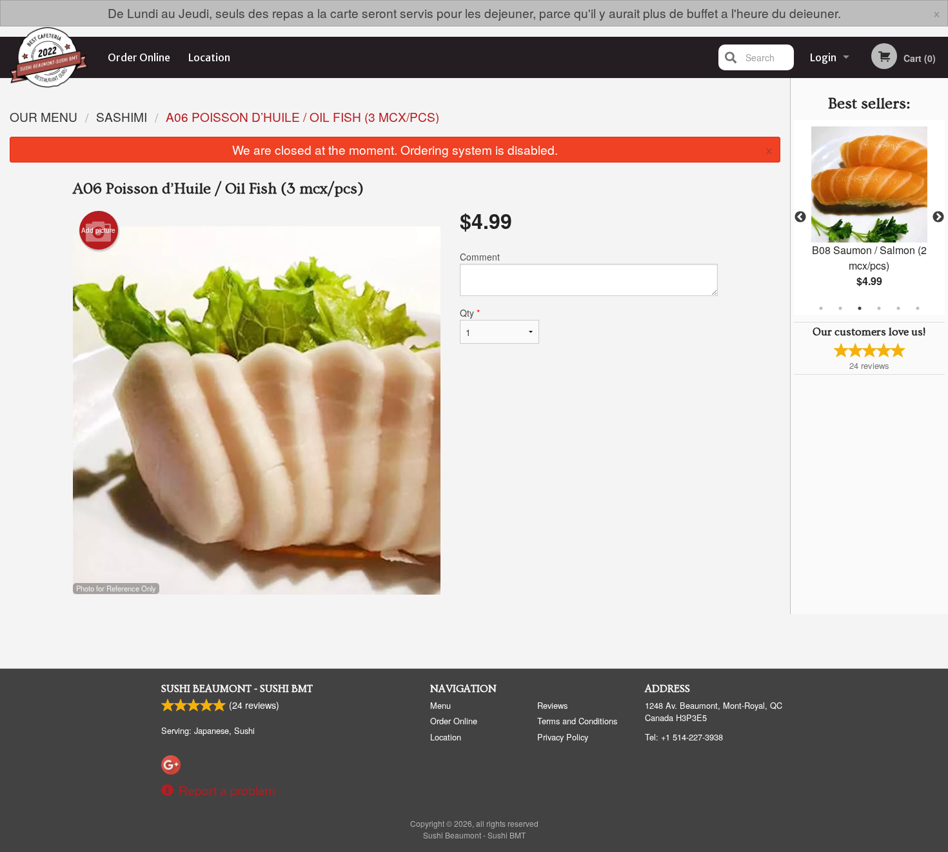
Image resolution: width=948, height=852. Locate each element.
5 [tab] (898, 308)
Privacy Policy (562, 737)
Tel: (684, 737)
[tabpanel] (869, 217)
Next (938, 217)
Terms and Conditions (577, 721)
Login (823, 57)
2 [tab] (840, 308)
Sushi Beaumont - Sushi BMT (237, 689)
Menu (440, 705)
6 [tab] (917, 308)
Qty (470, 312)
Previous (800, 217)
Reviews (552, 705)
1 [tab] (821, 308)
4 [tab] (879, 308)
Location (209, 57)
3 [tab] (859, 308)
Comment (480, 256)
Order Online (139, 57)
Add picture (98, 230)
